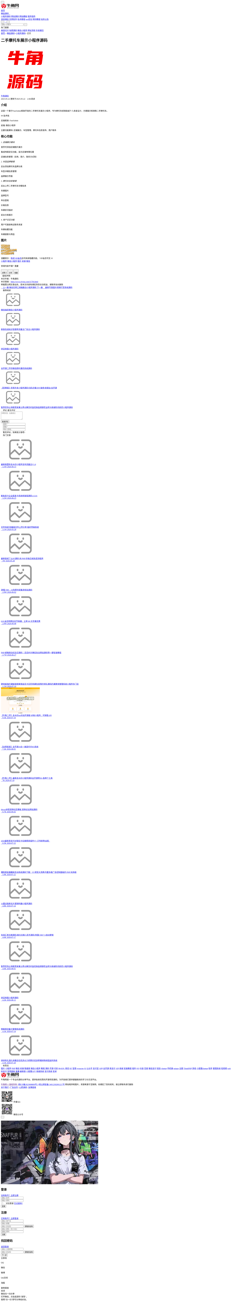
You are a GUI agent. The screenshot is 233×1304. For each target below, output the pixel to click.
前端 (24, 261)
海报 (3, 1283)
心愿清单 (23, 1087)
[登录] (6, 22)
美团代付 (5, 30)
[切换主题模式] (8, 22)
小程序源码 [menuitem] (6, 16)
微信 (28, 261)
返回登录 (5, 1247)
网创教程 (36, 19)
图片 (19, 261)
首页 (3, 11)
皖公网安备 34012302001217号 (52, 1084)
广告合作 (14, 1087)
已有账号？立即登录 (9, 1218)
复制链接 (5, 1288)
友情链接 (32, 1087)
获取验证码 (29, 1226)
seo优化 (29, 19)
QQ (2, 1263)
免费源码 (13, 30)
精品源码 (5, 13)
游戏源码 (5, 19)
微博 (3, 1273)
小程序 (4, 261)
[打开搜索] (2, 22)
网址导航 (31, 30)
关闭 (3, 1291)
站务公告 (45, 19)
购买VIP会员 (16, 258)
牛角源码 (5, 96)
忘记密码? (18, 1203)
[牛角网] (10, 1077)
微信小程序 (22, 30)
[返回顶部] (2, 1117)
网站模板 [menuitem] (23, 16)
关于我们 (5, 1087)
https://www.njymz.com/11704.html (24, 282)
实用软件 (13, 19)
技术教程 (21, 19)
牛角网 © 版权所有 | (9, 1084)
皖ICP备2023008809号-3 (28, 1084)
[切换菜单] (2, 2)
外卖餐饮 (40, 30)
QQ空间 (4, 1278)
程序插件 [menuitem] (31, 16)
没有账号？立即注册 (9, 1195)
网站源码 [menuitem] (15, 16)
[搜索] (25, 24)
